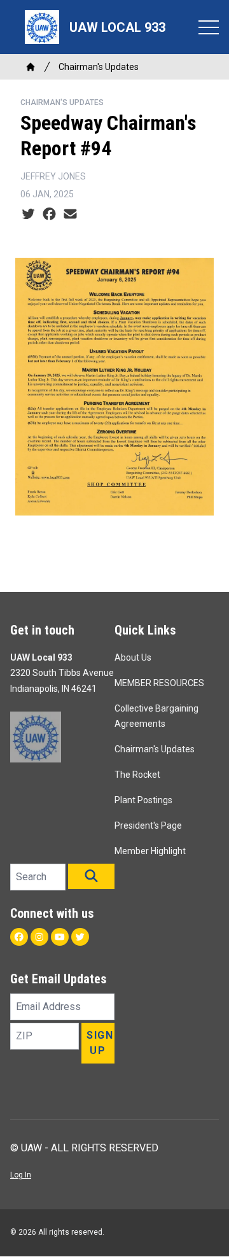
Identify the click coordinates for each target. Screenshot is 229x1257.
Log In (20, 1174)
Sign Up (100, 1043)
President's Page (148, 825)
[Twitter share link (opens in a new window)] (28, 214)
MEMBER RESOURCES (159, 683)
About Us (132, 657)
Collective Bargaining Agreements (156, 716)
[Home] (30, 67)
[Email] (70, 214)
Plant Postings (143, 800)
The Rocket (137, 774)
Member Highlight (150, 851)
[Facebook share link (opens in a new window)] (49, 214)
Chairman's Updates (99, 67)
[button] (91, 876)
